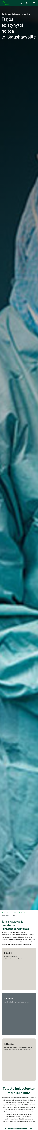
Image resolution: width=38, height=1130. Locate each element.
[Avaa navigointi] (33, 3)
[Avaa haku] (27, 3)
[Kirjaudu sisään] (21, 3)
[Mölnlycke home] (6, 3)
